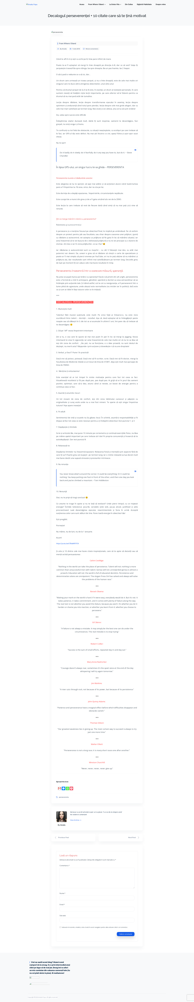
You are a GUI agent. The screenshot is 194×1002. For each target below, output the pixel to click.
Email (62, 904)
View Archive (75, 820)
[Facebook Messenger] (63, 786)
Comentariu (65, 865)
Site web (63, 915)
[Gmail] (59, 786)
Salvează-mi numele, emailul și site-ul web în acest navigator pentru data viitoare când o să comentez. (95, 927)
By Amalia (63, 49)
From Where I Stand (67, 43)
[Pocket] (71, 786)
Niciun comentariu (92, 49)
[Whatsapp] (67, 786)
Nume (62, 893)
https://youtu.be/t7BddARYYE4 (67, 543)
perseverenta (64, 797)
